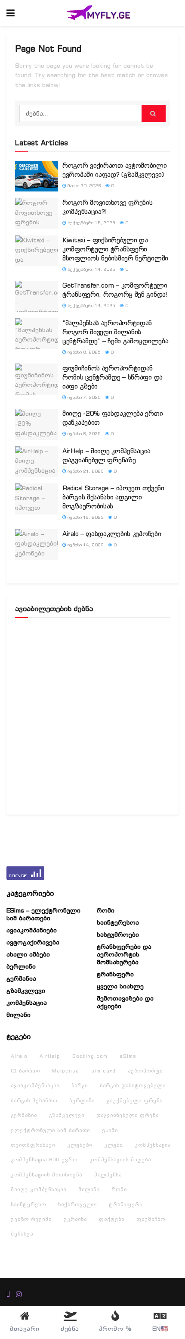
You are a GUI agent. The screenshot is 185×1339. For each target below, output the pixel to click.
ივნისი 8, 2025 (83, 352)
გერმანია (21, 978)
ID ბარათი (25, 1071)
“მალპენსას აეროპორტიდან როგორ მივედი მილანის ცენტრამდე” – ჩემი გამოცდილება (115, 332)
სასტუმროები (118, 934)
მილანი (18, 1015)
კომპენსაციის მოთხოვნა (46, 1175)
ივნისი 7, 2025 (83, 397)
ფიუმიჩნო (150, 1219)
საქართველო (77, 1204)
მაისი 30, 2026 (83, 185)
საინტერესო (28, 1204)
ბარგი (79, 1085)
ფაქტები (111, 1219)
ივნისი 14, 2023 (85, 545)
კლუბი (113, 1145)
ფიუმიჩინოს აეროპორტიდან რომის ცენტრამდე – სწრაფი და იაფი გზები (112, 377)
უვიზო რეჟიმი (31, 1219)
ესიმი (110, 1130)
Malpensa (65, 1071)
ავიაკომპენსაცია (35, 1085)
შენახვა (22, 1234)
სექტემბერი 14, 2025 (90, 269)
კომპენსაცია (26, 1003)
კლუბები (79, 1145)
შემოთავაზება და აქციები (125, 1002)
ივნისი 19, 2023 (85, 517)
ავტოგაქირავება (32, 942)
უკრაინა (75, 1219)
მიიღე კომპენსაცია (38, 1189)
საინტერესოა (118, 922)
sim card (103, 1071)
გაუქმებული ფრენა (135, 1101)
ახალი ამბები (28, 954)
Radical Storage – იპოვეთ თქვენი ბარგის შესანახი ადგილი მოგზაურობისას (113, 497)
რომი (105, 910)
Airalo (19, 1056)
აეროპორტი (145, 1071)
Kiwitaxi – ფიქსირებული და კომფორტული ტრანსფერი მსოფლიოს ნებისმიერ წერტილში (115, 249)
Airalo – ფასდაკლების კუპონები (111, 534)
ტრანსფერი (115, 974)
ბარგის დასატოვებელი (133, 1085)
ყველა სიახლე (120, 986)
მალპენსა (108, 1175)
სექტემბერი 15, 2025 (90, 223)
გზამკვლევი (25, 990)
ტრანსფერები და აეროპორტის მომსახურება (124, 954)
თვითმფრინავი (33, 1145)
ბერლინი (21, 966)
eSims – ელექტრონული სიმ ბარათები (43, 914)
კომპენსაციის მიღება (120, 1160)
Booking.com (90, 1056)
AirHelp (50, 1056)
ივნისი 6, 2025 (83, 433)
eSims (128, 1056)
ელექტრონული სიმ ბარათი (50, 1130)
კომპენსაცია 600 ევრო (44, 1160)
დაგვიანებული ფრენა (127, 1115)
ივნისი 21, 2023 (85, 471)
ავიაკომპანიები (31, 930)
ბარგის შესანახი (34, 1101)
